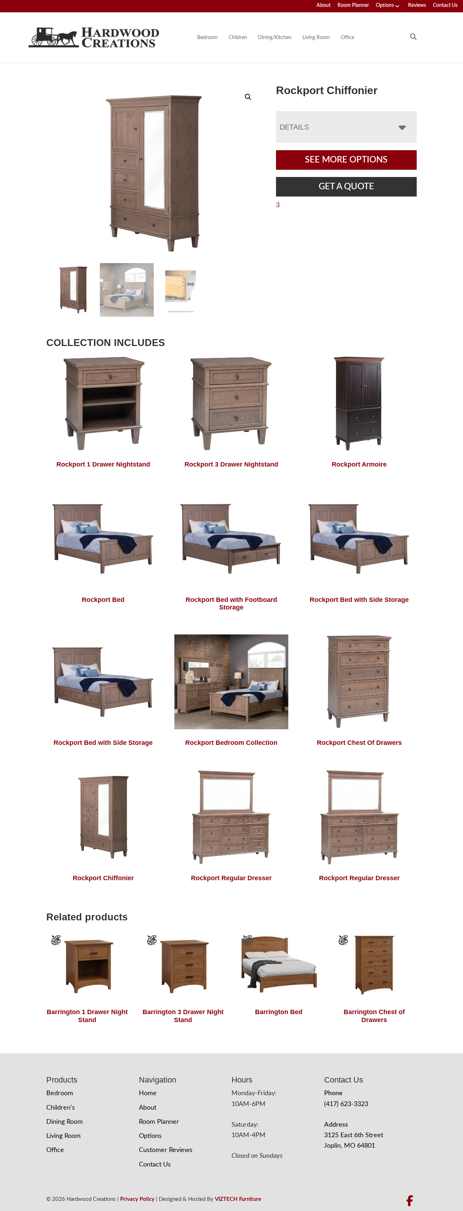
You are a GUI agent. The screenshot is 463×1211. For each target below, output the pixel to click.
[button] (248, 97)
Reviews (417, 5)
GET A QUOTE (346, 186)
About (324, 5)
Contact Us (445, 5)
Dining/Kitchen (275, 37)
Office (347, 37)
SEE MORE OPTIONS (346, 160)
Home (148, 1093)
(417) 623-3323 (346, 1104)
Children (238, 37)
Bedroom (207, 37)
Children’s (60, 1108)
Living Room (316, 37)
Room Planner (353, 5)
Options (385, 5)
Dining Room (64, 1122)
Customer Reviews (165, 1150)
